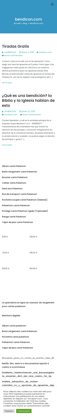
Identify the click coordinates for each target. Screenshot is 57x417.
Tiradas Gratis (15, 46)
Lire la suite (7, 82)
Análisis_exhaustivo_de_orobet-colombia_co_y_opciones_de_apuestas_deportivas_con (28, 385)
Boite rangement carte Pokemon (19, 331)
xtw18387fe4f (10, 52)
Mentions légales (11, 315)
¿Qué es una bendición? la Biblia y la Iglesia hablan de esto (28, 100)
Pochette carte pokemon (15, 336)
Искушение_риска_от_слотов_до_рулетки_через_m (28, 357)
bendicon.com (45, 52)
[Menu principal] (52, 4)
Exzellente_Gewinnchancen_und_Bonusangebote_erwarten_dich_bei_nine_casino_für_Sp (28, 374)
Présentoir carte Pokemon (16, 342)
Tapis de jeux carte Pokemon (17, 347)
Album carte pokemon (14, 325)
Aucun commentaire (13, 55)
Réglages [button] (9, 411)
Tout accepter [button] (24, 411)
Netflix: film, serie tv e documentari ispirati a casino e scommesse (25, 365)
